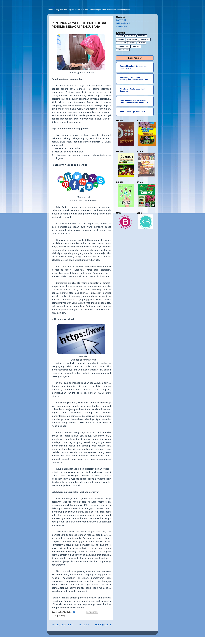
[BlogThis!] (90, 612)
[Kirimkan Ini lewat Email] (87, 612)
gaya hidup (61, 616)
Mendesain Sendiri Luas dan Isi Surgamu (133, 90)
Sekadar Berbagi (53, 7)
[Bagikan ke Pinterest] (96, 612)
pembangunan (123, 46)
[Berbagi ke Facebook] (94, 612)
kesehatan (122, 43)
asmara (121, 39)
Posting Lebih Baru (62, 624)
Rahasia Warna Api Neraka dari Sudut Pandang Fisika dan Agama (134, 101)
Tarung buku (123, 50)
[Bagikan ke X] (92, 612)
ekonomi (141, 43)
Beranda (84, 624)
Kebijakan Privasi (123, 23)
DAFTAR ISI (121, 20)
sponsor (136, 46)
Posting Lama (103, 624)
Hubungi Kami (121, 26)
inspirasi (141, 36)
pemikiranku (132, 39)
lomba (132, 43)
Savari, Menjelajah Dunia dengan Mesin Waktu (133, 67)
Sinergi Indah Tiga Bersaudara (132, 112)
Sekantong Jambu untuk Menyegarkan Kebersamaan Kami (134, 78)
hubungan (145, 39)
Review (120, 36)
